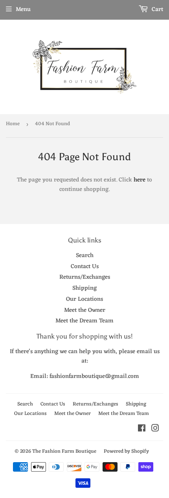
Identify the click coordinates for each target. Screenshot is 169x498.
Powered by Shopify (126, 451)
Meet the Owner (84, 310)
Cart (156, 9)
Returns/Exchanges (84, 277)
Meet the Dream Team (84, 321)
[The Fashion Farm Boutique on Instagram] (155, 429)
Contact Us (85, 266)
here (139, 180)
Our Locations (84, 299)
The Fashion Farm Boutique (64, 451)
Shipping (84, 288)
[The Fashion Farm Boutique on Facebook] (142, 429)
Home (13, 123)
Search (85, 255)
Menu (23, 9)
